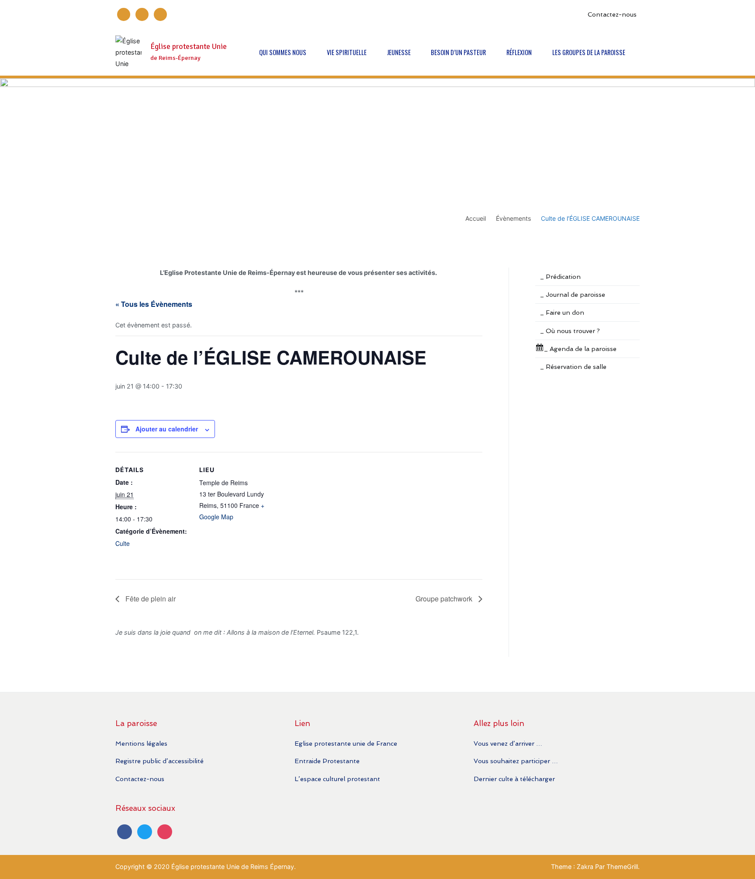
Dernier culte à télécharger (514, 778)
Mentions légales (141, 743)
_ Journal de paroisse (572, 294)
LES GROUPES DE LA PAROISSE (588, 52)
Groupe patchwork (445, 599)
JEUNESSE (399, 52)
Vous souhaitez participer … (516, 760)
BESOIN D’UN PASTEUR (458, 52)
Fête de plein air (150, 599)
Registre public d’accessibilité (159, 760)
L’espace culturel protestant (337, 778)
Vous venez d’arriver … (508, 743)
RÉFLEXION (519, 52)
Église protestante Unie (188, 46)
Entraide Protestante (327, 760)
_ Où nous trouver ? (570, 330)
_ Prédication (560, 276)
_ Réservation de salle (573, 366)
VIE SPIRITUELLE (347, 52)
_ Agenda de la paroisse (580, 348)
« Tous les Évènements (153, 304)
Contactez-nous (612, 14)
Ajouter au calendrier (166, 428)
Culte (122, 543)
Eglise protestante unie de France (345, 743)
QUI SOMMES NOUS (282, 52)
